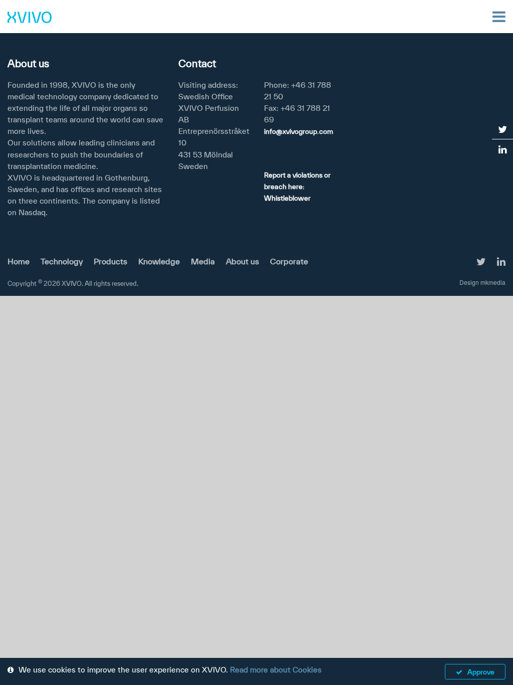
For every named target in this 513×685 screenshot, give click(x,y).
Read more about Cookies (276, 669)
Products (110, 261)
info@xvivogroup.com (298, 131)
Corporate (289, 261)
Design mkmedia (482, 282)
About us (242, 261)
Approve (480, 672)
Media (203, 261)
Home (19, 261)
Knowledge (159, 261)
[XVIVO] (30, 16)
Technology (62, 261)
